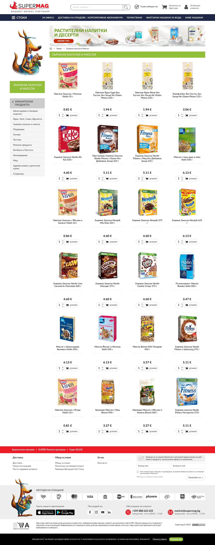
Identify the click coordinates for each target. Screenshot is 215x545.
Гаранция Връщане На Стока (69, 469)
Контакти (102, 463)
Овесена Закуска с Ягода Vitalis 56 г (67, 411)
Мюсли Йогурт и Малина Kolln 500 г (107, 348)
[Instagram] (96, 512)
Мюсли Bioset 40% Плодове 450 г (147, 348)
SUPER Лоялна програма (51, 449)
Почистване (134, 18)
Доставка (18, 457)
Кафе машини (194, 18)
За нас (100, 457)
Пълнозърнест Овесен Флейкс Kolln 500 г (187, 285)
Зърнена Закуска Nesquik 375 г (147, 221)
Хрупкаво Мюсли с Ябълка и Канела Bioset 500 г (147, 411)
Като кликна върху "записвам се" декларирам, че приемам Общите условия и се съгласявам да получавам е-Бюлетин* (172, 472)
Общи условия (63, 457)
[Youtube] (102, 512)
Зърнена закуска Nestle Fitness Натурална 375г (187, 411)
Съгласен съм (176, 539)
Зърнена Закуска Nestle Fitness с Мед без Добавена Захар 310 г (147, 158)
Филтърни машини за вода (163, 18)
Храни (59, 49)
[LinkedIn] (109, 512)
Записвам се (194, 477)
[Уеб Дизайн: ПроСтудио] (198, 525)
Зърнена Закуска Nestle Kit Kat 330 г (67, 158)
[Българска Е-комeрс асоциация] (21, 526)
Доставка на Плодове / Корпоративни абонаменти (90, 18)
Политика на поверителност (69, 466)
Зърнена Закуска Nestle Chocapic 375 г (107, 285)
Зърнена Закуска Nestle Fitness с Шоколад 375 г (186, 348)
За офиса (48, 18)
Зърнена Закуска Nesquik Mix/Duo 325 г (107, 221)
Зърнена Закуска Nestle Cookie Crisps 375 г (147, 285)
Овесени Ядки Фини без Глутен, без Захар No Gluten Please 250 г (147, 95)
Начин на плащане (22, 466)
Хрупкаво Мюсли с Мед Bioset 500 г (107, 411)
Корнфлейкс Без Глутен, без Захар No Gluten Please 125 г (187, 95)
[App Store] (45, 515)
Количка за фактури (174, 7)
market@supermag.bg (187, 511)
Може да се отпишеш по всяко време (150, 477)
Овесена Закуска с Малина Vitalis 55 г (67, 95)
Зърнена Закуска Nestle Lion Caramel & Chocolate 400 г (67, 285)
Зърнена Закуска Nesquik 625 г (187, 221)
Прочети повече (160, 539)
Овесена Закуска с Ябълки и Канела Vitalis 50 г (67, 221)
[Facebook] (90, 512)
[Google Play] (65, 515)
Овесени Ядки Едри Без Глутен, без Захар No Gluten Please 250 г (107, 95)
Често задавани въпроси (25, 469)
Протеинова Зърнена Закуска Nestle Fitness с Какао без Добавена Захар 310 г (107, 158)
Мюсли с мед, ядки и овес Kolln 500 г (187, 158)
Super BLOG (76, 449)
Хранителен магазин (23, 449)
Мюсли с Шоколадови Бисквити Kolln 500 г (67, 348)
